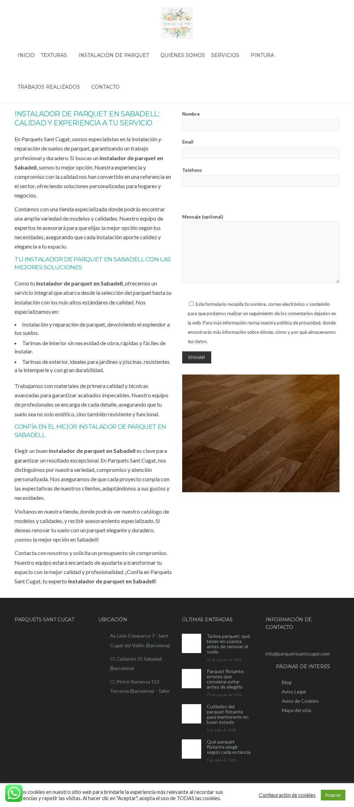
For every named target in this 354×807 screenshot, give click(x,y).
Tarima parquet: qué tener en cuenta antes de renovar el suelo (228, 643)
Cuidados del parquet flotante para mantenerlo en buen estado (228, 714)
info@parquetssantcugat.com (298, 654)
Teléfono (192, 170)
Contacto (105, 87)
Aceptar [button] (333, 795)
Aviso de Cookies (300, 701)
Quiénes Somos (182, 55)
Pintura (262, 55)
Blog (286, 682)
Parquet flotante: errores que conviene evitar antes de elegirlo (226, 679)
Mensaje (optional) (202, 217)
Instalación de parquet (113, 55)
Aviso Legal (294, 691)
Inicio (26, 55)
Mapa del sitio (296, 710)
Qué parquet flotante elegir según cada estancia (229, 747)
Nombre (191, 114)
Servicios (225, 55)
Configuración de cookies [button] (287, 795)
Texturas (54, 55)
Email (188, 142)
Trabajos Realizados (49, 87)
